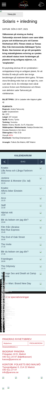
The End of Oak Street (13, 237)
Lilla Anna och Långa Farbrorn (17, 170)
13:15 (3, 200)
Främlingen (7, 259)
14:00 (3, 215)
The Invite (6, 244)
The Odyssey (8, 266)
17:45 (3, 254)
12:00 (3, 173)
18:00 (3, 261)
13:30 (3, 208)
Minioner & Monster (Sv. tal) (15, 180)
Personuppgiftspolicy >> (10, 347)
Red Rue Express (10, 230)
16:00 (3, 239)
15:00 (3, 222)
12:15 (3, 183)
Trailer (11, 14)
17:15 (3, 247)
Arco (3, 198)
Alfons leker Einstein (11, 191)
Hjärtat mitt (7, 212)
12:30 (3, 193)
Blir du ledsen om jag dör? (14, 219)
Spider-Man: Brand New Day (16, 283)
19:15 (3, 268)
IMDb (11, 135)
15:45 (3, 232)
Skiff (3, 205)
